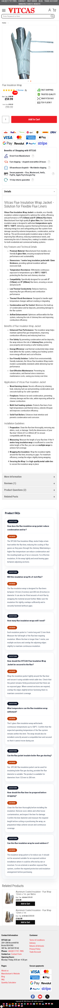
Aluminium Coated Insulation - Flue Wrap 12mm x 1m (33, 911)
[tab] (29, 192)
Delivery (33, 943)
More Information (13, 476)
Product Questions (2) (15, 489)
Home (4, 23)
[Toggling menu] (3, 10)
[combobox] (27, 16)
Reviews (9, 483)
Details (7, 191)
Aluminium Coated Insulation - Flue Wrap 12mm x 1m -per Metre (33, 892)
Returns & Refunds (37, 946)
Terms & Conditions (37, 940)
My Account (49, 10)
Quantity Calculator (8, 982)
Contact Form (16, 954)
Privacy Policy (35, 949)
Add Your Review (26, 90)
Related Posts (11, 496)
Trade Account (35, 952)
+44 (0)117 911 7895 (16, 951)
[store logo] (21, 10)
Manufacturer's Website (10, 974)
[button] (28, 81)
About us (5, 971)
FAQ (2, 979)
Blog (3, 976)
